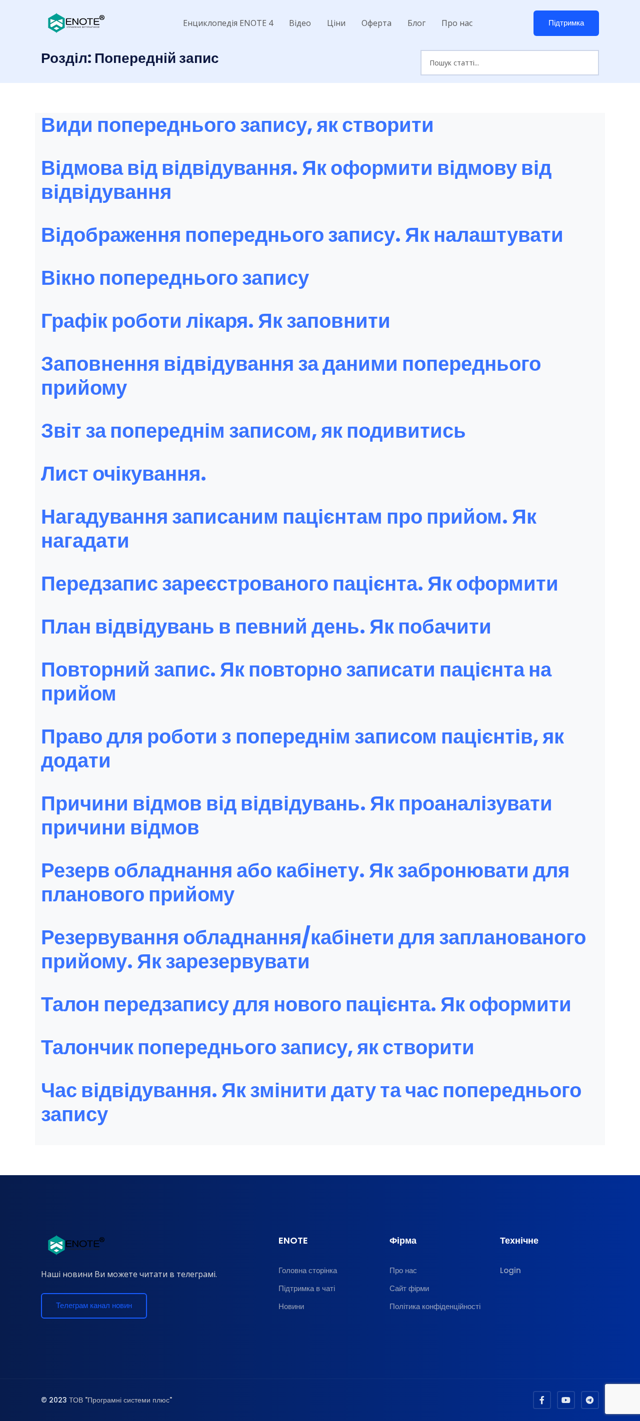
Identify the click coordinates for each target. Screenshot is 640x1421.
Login (510, 1270)
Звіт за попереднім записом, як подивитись (253, 431)
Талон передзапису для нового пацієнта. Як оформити (306, 1004)
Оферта (377, 22)
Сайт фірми (409, 1288)
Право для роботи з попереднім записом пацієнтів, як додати (302, 748)
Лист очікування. (123, 474)
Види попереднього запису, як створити (237, 125)
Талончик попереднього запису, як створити (257, 1047)
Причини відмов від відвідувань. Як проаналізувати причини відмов (296, 815)
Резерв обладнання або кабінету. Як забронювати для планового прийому (305, 882)
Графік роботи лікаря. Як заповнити (215, 321)
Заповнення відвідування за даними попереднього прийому (291, 376)
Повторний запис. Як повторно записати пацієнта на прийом (296, 682)
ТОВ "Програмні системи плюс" (120, 1400)
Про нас (457, 22)
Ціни (336, 22)
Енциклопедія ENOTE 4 (228, 22)
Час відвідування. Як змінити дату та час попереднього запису (311, 1102)
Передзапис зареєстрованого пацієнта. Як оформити (299, 584)
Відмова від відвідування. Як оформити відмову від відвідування (296, 180)
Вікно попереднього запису (175, 278)
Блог (417, 22)
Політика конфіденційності (435, 1306)
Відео (300, 22)
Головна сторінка (307, 1270)
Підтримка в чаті (306, 1288)
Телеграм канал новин (94, 1305)
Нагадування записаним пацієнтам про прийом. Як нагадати (288, 529)
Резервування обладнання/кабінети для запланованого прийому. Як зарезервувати (313, 949)
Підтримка (566, 22)
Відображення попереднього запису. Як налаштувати (302, 235)
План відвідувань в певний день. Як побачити (266, 627)
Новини (291, 1306)
